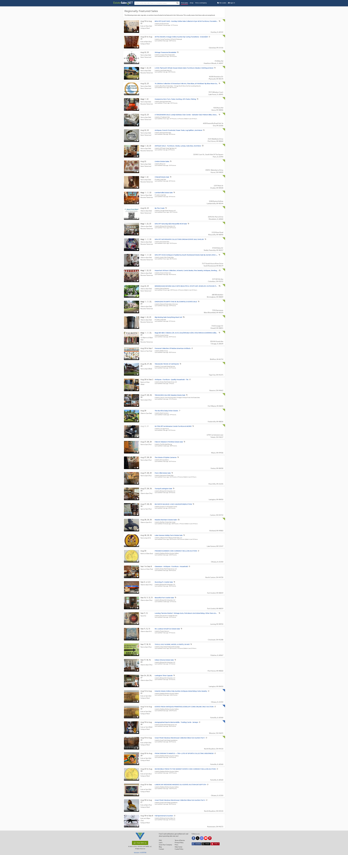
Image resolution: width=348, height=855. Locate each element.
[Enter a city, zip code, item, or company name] (177, 3)
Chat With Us (141, 843)
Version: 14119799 (140, 852)
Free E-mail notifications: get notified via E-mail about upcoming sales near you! (173, 835)
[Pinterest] (210, 838)
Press (176, 844)
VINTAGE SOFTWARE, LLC (144, 846)
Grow (165, 844)
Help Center (178, 847)
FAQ (160, 840)
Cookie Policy (179, 849)
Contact (161, 849)
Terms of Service (180, 840)
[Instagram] (201, 838)
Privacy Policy (179, 842)
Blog (160, 847)
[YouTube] (206, 838)
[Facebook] (193, 838)
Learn (160, 842)
